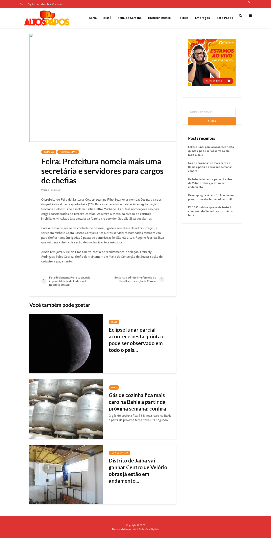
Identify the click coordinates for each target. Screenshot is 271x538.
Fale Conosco (54, 4)
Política (183, 18)
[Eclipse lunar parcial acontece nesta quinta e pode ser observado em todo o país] (66, 343)
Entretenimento (159, 18)
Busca (212, 121)
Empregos (202, 18)
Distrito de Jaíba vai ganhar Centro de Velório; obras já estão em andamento (210, 183)
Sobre (23, 4)
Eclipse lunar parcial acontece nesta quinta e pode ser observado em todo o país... (136, 339)
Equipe (31, 4)
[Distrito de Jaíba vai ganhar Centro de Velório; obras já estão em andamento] (66, 474)
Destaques (48, 152)
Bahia (93, 18)
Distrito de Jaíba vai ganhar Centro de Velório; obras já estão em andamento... (139, 470)
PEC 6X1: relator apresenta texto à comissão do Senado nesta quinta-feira (210, 211)
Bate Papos (225, 18)
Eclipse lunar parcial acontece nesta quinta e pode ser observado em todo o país (211, 151)
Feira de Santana (129, 18)
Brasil (107, 18)
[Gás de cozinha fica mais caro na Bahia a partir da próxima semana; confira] (66, 409)
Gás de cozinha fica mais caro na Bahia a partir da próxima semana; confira (137, 402)
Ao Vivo (41, 4)
